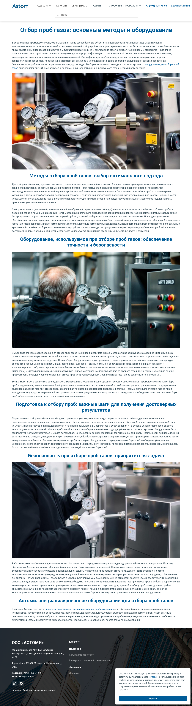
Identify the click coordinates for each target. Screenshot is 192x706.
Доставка (74, 673)
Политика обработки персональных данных (33, 690)
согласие (152, 677)
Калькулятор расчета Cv (81, 655)
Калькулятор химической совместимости (89, 660)
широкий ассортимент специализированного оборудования (80, 609)
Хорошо (153, 698)
